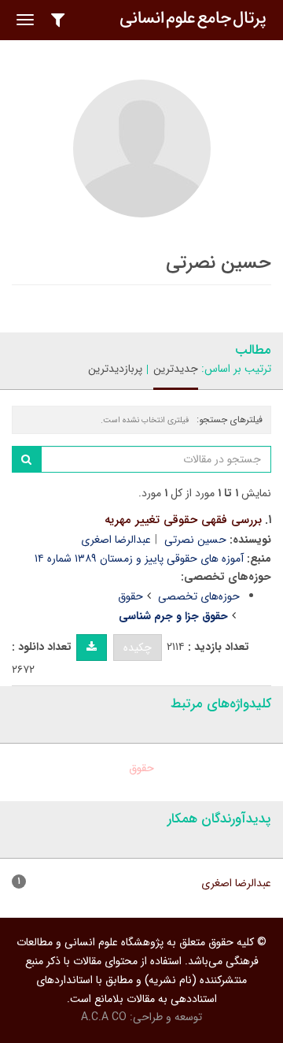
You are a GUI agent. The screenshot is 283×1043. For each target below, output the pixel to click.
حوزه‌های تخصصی (199, 596)
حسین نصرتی (195, 539)
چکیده (137, 647)
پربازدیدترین (115, 368)
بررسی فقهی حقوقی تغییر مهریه (183, 519)
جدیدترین (175, 368)
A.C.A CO (104, 1017)
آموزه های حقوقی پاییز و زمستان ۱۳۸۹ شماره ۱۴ (139, 558)
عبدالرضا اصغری (116, 539)
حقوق (130, 596)
